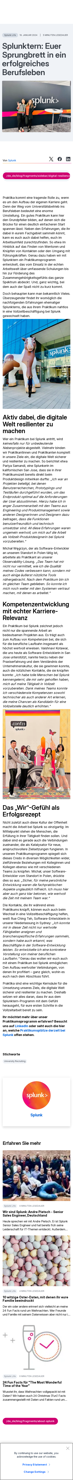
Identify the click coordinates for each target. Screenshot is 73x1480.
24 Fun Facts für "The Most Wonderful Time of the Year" (32, 1384)
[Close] (67, 1448)
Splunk (12, 160)
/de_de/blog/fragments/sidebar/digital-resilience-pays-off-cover (38, 175)
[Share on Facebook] (60, 159)
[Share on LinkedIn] (68, 159)
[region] (36, 1461)
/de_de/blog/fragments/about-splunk (30, 1421)
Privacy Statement (35, 1464)
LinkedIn (21, 1026)
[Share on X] (51, 159)
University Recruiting (15, 1061)
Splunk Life (10, 35)
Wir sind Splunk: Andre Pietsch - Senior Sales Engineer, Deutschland (33, 1213)
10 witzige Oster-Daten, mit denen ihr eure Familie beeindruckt (35, 1299)
